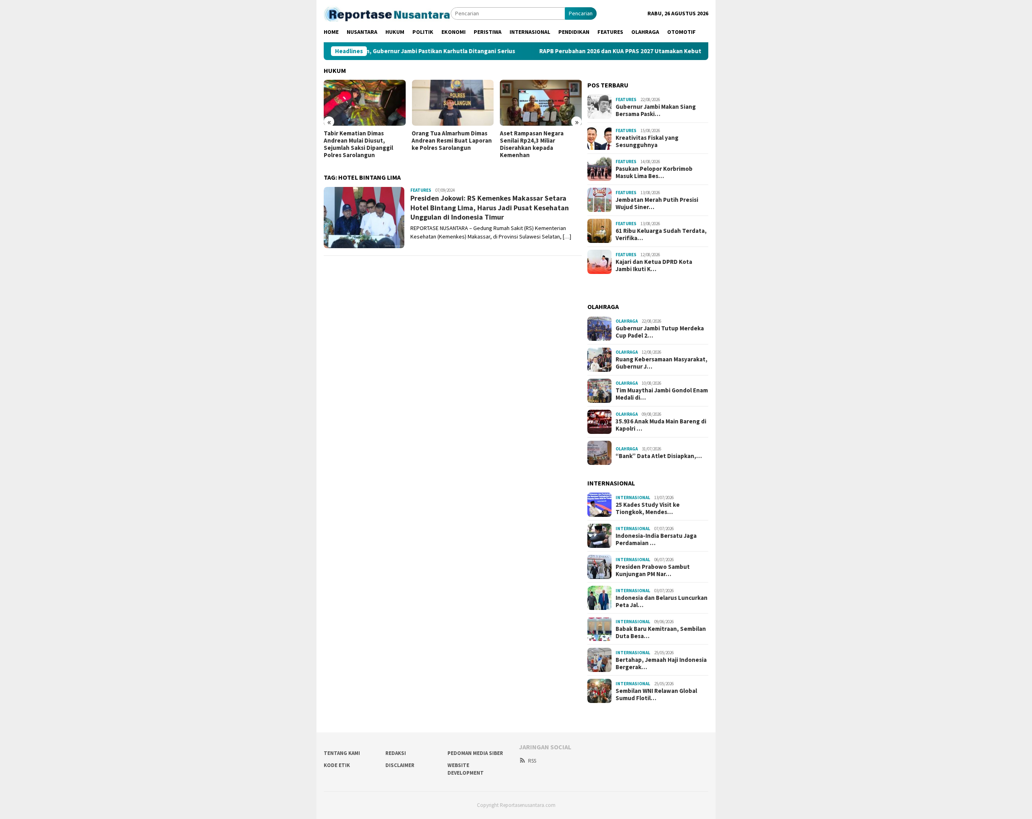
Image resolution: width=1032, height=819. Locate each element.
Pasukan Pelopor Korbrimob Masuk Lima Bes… (654, 172)
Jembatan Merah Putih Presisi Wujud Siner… (657, 203)
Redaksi (395, 753)
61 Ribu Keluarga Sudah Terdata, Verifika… (661, 234)
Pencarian (581, 13)
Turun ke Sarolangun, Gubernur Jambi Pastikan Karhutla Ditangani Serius (377, 51)
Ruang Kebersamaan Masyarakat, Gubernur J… (661, 363)
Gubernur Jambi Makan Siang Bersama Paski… (656, 110)
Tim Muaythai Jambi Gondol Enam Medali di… (662, 394)
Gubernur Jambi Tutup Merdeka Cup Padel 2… (660, 332)
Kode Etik (337, 765)
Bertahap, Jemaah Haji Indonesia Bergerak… (661, 663)
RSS (532, 760)
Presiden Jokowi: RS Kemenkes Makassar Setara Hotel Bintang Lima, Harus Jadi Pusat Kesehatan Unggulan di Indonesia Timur (489, 207)
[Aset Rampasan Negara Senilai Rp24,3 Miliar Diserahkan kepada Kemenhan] (541, 103)
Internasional (633, 497)
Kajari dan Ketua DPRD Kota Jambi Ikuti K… (654, 265)
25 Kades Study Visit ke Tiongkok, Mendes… (648, 508)
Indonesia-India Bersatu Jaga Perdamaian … (656, 539)
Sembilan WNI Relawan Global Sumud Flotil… (656, 694)
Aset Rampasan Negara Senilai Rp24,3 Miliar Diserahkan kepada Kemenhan (532, 144)
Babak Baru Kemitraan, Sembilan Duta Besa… (661, 632)
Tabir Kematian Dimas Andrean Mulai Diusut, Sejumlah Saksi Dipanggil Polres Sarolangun (358, 144)
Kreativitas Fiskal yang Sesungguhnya (647, 141)
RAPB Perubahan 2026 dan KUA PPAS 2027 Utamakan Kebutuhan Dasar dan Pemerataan (623, 51)
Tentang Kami (342, 753)
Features (420, 190)
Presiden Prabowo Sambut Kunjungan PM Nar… (653, 570)
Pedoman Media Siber (475, 753)
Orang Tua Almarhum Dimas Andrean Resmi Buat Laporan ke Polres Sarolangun (452, 140)
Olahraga (627, 321)
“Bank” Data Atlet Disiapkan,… (659, 456)
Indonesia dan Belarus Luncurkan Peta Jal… (661, 601)
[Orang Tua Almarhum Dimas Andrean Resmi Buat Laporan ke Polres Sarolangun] (452, 103)
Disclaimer (399, 765)
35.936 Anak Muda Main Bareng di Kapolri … (661, 425)
